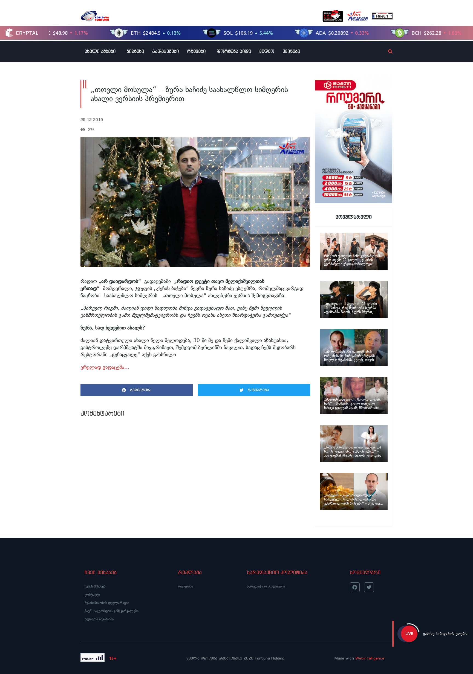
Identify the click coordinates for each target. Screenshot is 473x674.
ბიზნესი (135, 51)
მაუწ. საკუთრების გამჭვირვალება (112, 611)
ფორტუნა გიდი (234, 51)
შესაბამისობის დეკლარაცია (107, 603)
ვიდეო (266, 51)
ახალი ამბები (100, 51)
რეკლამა (185, 586)
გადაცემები (165, 51)
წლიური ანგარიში (99, 619)
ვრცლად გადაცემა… (104, 367)
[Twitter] (369, 587)
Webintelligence (369, 658)
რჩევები (196, 51)
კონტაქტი (92, 594)
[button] (136, 390)
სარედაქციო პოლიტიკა (266, 586)
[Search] (386, 51)
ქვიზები (291, 51)
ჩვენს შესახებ (95, 586)
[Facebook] (355, 587)
